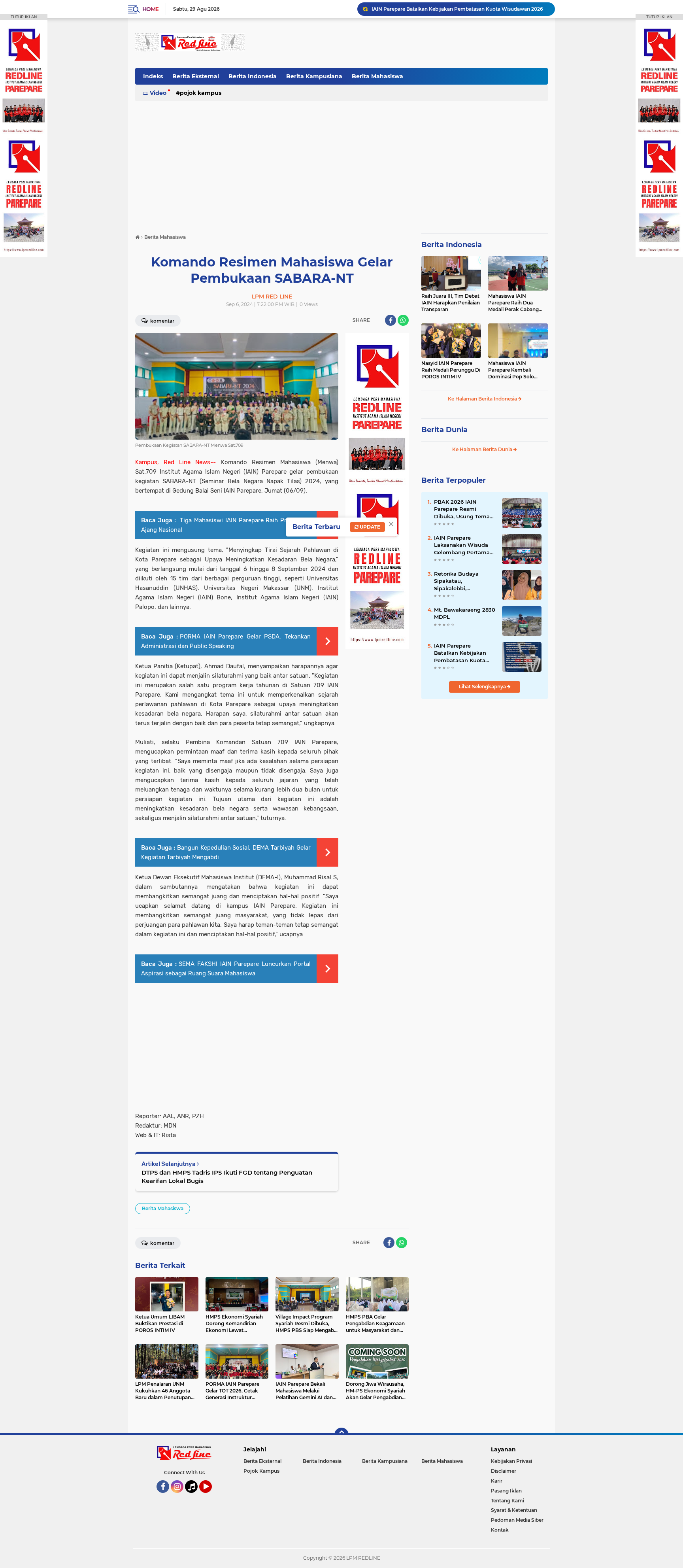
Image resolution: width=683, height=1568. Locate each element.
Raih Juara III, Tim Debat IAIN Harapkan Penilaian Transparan (450, 302)
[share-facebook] (390, 320)
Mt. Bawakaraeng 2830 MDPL (464, 613)
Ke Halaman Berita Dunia (482, 449)
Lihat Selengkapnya (483, 687)
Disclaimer (503, 1471)
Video (158, 92)
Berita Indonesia (252, 76)
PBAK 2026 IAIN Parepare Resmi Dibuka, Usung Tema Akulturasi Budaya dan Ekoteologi (465, 509)
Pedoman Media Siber (517, 1520)
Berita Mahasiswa (377, 76)
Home (150, 9)
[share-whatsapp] (403, 320)
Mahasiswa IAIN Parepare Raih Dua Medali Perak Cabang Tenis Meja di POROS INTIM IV (513, 303)
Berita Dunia (444, 429)
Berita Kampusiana (314, 76)
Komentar (161, 321)
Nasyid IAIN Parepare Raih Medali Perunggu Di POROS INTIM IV (450, 370)
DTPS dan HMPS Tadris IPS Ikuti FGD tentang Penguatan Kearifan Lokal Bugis (227, 1177)
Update (369, 527)
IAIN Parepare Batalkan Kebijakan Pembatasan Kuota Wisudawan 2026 (460, 653)
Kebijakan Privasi (511, 1461)
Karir (496, 1481)
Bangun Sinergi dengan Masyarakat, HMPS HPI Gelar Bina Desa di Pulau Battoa (460, 9)
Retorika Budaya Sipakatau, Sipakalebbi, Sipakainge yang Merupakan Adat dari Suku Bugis (462, 581)
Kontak (500, 1530)
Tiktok (193, 1496)
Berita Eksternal (195, 76)
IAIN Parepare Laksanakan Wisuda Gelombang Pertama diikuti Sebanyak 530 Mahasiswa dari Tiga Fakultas (462, 545)
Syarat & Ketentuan (514, 1510)
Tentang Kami (507, 1501)
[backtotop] (341, 1435)
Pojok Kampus (200, 92)
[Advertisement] (404, 43)
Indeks (153, 76)
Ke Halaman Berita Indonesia (483, 399)
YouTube (211, 1496)
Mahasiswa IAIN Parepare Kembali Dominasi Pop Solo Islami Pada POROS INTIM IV (511, 370)
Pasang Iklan (506, 1491)
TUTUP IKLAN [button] (24, 17)
